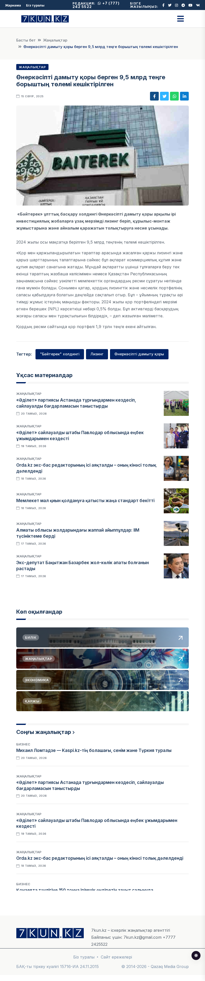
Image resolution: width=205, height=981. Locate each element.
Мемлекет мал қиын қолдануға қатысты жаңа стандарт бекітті (85, 500)
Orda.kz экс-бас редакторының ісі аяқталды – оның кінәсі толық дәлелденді (99, 858)
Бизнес (23, 744)
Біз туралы (35, 5)
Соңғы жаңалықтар (43, 732)
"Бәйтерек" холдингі (60, 354)
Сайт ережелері (116, 956)
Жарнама (13, 5)
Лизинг (97, 354)
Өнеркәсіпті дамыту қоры (139, 354)
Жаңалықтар (55, 40)
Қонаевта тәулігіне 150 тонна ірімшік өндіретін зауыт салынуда (84, 890)
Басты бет (26, 40)
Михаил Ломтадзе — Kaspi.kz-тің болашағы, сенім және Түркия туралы (94, 750)
